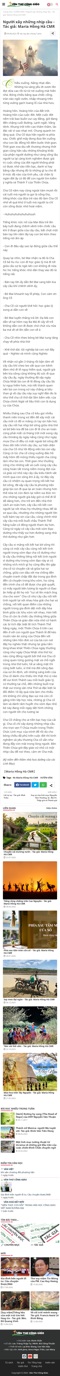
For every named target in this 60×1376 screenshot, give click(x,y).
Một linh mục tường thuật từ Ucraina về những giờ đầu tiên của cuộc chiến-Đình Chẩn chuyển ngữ (36, 1145)
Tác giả (20, 1362)
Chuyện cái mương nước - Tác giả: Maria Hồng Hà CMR (28, 853)
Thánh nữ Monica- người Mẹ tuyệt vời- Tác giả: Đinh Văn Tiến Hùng (36, 1129)
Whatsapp (43, 784)
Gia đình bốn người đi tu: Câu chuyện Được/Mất (26, 1194)
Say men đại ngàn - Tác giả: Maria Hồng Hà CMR (29, 999)
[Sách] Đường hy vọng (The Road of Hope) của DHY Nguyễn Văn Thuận (36, 1115)
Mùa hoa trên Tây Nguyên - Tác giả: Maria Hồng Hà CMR (29, 1094)
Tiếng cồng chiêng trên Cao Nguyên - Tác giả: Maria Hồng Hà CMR (28, 902)
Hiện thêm (51, 808)
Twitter (35, 784)
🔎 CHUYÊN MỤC (10, 1244)
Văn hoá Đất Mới (14, 1201)
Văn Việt (9, 1169)
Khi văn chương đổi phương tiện (17, 1172)
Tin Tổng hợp (35, 1362)
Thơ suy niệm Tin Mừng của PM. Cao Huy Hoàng (44, 1280)
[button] (57, 4)
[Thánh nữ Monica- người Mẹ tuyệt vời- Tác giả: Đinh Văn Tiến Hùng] (8, 1133)
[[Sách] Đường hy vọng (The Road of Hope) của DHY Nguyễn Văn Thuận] (8, 1119)
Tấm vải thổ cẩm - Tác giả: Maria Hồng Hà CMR (28, 1046)
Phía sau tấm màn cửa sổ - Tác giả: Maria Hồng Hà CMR (29, 951)
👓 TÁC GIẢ (37, 1244)
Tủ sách (9, 1362)
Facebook (24, 784)
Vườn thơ (23, 1366)
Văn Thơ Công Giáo (15, 1179)
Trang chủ (7, 11)
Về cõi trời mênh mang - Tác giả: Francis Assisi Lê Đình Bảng (45, 1315)
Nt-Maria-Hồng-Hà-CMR (25, 777)
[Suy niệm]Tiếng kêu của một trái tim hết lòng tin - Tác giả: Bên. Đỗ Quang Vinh (14, 1316)
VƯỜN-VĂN (19, 11)
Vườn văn (50, 1362)
